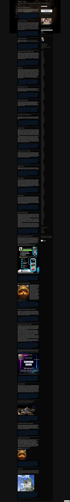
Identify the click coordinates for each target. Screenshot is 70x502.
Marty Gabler (33, 46)
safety (38, 208)
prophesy (34, 16)
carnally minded (20, 343)
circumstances (36, 44)
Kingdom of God (36, 15)
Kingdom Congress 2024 (20, 3)
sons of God (27, 35)
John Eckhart (25, 15)
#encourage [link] (19, 353)
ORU (22, 16)
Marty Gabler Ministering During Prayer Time (26, 401)
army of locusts (30, 31)
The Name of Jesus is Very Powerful (24, 150)
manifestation (31, 46)
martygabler (20, 1)
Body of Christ (37, 13)
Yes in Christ (24, 233)
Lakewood (23, 46)
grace (36, 14)
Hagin (24, 377)
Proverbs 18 (21, 17)
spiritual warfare (30, 35)
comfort (34, 93)
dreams (20, 32)
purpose (30, 17)
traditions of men (31, 209)
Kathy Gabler (31, 15)
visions (36, 35)
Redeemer (29, 83)
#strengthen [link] (37, 352)
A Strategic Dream (21, 127)
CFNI (24, 44)
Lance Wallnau (26, 46)
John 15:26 (26, 109)
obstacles (21, 16)
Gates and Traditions (21, 383)
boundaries (19, 188)
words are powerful (25, 18)
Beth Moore (32, 393)
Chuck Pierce (30, 44)
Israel (37, 45)
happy (25, 45)
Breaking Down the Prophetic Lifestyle (25, 324)
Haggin (24, 45)
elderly (21, 14)
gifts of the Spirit (32, 14)
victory (35, 35)
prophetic (38, 16)
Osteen (24, 16)
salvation (21, 35)
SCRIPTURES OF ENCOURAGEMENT (45, 3)
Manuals (24, 3)
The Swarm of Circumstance (23, 20)
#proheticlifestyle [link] (24, 353)
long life (28, 46)
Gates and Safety (21, 178)
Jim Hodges (23, 15)
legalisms (29, 396)
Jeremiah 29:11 (22, 33)
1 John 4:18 (28, 170)
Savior (22, 35)
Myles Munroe (19, 16)
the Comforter (31, 111)
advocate (28, 107)
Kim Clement (34, 15)
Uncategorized (24, 13)
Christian (28, 44)
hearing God (29, 303)
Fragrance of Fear (21, 166)
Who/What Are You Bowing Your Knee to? (25, 236)
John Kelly (27, 15)
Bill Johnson (35, 13)
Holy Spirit (29, 45)
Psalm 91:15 (26, 17)
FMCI (29, 14)
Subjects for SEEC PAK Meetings (24, 283)
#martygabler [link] (23, 352)
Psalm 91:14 (23, 17)
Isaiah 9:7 (36, 45)
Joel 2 (29, 33)
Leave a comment (28, 18)
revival (34, 17)
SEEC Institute (50, 3)
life (27, 46)
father (26, 14)
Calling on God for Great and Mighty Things (26, 51)
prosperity (19, 17)
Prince (29, 16)
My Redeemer (20, 67)
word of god (23, 18)
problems (30, 16)
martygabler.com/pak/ (31, 245)
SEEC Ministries (24, 35)
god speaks (35, 14)
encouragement (23, 14)
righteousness (19, 35)
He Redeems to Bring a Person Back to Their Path (26, 309)
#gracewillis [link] (29, 352)
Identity (32, 45)
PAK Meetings (27, 305)
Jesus (19, 15)
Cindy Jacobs (34, 44)
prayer (27, 16)
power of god (26, 16)
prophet (36, 16)
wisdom (20, 18)
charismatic (26, 44)
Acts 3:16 (28, 158)
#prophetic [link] (34, 352)
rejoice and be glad (31, 47)
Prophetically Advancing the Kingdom (31, 379)
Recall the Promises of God (22, 86)
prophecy (32, 16)
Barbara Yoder (30, 13)
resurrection (33, 17)
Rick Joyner (36, 17)
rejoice (31, 17)
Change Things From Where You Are (24, 114)
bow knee (19, 276)
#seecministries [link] (27, 353)
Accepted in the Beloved (22, 38)
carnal (18, 343)
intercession (34, 45)
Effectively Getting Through (23, 100)
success (32, 35)
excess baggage (29, 394)
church (32, 44)
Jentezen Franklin (19, 33)
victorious (34, 35)
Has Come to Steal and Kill (22, 212)
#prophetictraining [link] (20, 352)
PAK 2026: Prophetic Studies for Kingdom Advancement (31, 3)
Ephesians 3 (29, 317)
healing (27, 45)
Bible (32, 13)
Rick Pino (37, 47)
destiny (18, 32)
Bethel (31, 13)
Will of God (19, 18)
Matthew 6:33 (36, 46)
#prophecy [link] (32, 352)
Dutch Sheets (19, 14)
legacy (24, 278)
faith (25, 14)
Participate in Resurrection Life (23, 7)
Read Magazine (39, 3)
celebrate (23, 44)
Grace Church (22, 45)
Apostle (27, 13)
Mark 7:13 (29, 207)
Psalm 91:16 (28, 17)
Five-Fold (27, 14)
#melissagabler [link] (26, 352)
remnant (25, 124)
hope (30, 45)
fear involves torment (31, 171)
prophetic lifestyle (19, 346)
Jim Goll (21, 15)
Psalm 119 (19, 96)
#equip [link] (21, 353)
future (30, 14)
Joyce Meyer (29, 15)
